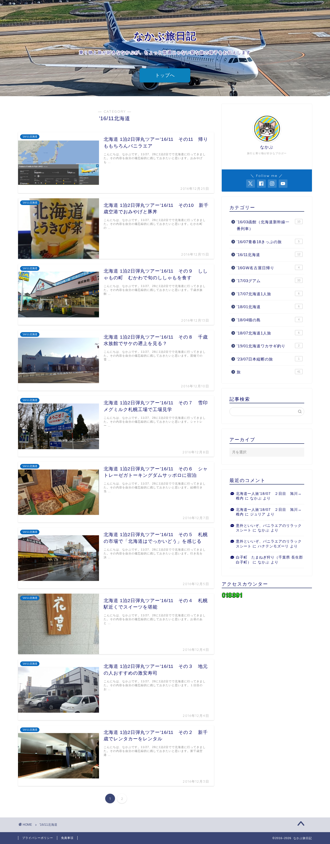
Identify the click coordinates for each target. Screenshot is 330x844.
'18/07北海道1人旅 (268, 333)
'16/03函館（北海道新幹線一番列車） (268, 225)
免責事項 (67, 837)
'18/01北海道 (268, 307)
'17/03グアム (268, 280)
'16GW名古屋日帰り (268, 268)
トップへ (165, 75)
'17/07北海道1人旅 (268, 294)
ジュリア (258, 514)
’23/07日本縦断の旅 (268, 359)
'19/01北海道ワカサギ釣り (268, 346)
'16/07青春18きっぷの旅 (268, 242)
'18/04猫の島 (268, 320)
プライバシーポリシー (37, 837)
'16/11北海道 (268, 254)
